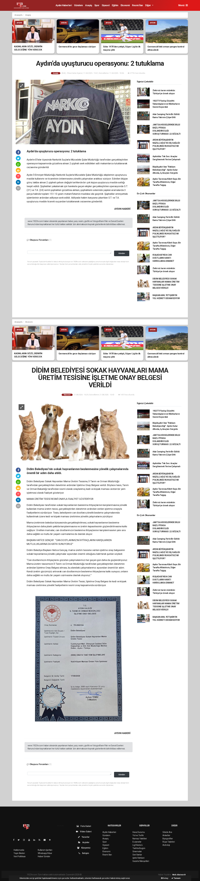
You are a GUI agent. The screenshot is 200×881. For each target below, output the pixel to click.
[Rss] (41, 840)
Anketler (166, 835)
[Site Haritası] (46, 840)
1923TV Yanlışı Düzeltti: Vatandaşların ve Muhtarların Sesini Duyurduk (166, 104)
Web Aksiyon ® (179, 875)
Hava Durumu (139, 832)
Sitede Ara (167, 832)
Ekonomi (125, 5)
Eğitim (115, 5)
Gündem (78, 5)
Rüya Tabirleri (169, 842)
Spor (96, 5)
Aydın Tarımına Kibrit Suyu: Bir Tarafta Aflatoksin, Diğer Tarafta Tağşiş (167, 182)
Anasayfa (18, 15)
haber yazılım (124, 874)
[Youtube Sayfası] (30, 840)
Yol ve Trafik (138, 835)
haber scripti (112, 874)
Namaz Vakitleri (140, 838)
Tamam (177, 878)
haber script (136, 874)
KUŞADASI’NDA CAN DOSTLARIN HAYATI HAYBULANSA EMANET (163, 258)
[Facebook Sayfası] (15, 840)
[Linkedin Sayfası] (35, 840)
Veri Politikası (19, 856)
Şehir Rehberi (139, 858)
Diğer (148, 5)
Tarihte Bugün (139, 848)
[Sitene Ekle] (51, 840)
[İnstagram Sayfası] (25, 840)
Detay (165, 878)
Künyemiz (85, 848)
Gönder (121, 253)
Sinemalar (137, 851)
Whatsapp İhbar (45, 853)
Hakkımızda (19, 850)
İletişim (85, 853)
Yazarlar (85, 837)
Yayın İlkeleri (19, 853)
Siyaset (106, 5)
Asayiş (88, 5)
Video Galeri (86, 831)
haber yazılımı (88, 874)
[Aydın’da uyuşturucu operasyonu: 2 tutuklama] (73, 112)
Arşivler (85, 842)
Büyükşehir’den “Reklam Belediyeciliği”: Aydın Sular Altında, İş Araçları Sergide (165, 170)
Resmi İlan (137, 5)
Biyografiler (168, 838)
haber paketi (100, 874)
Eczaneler (137, 842)
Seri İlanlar (137, 854)
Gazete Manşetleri (141, 861)
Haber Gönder (44, 856)
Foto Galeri (85, 826)
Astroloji (166, 845)
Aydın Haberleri (64, 5)
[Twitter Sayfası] (20, 840)
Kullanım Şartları (45, 850)
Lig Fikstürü (138, 845)
